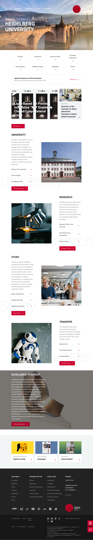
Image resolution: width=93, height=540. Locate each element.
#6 (56, 531)
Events (13, 497)
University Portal (18, 188)
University (17, 9)
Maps (13, 500)
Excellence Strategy (53, 490)
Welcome (8, 46)
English (30, 518)
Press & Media (34, 493)
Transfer (47, 9)
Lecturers (32, 490)
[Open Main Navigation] (7, 9)
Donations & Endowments (75, 46)
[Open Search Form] (11, 9)
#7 (75, 533)
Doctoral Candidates (36, 487)
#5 (73, 530)
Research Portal (66, 248)
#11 (54, 536)
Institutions (50, 480)
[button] (19, 477)
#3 (62, 528)
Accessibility (31, 526)
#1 (69, 526)
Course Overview (52, 497)
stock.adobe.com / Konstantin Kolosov (56, 530)
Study (38, 9)
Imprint (13, 526)
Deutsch (25, 518)
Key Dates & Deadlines (54, 493)
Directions (68, 495)
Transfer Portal (65, 363)
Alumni (31, 480)
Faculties (50, 484)
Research (28, 9)
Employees (32, 484)
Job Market (51, 500)
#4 (67, 530)
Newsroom (16, 126)
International (50, 46)
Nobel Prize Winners (32, 46)
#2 (78, 526)
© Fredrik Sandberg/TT (66, 535)
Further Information (19, 424)
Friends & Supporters (36, 497)
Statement (73, 79)
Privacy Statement (21, 526)
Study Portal (17, 313)
